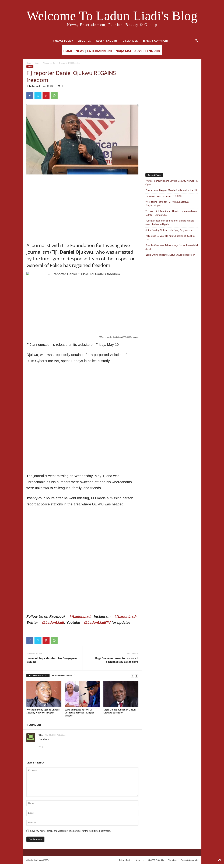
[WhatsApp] (54, 95)
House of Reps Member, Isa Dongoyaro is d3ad (51, 659)
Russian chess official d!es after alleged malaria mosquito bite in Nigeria (169, 222)
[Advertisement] (82, 183)
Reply (40, 746)
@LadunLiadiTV (97, 622)
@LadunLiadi (80, 616)
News (37, 63)
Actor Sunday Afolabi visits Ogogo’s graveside (168, 230)
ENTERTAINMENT (100, 51)
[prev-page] (132, 676)
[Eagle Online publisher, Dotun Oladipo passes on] (120, 694)
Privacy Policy (63, 40)
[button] (196, 41)
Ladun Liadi (34, 86)
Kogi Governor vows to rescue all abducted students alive (116, 659)
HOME (68, 51)
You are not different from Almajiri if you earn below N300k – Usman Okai (171, 213)
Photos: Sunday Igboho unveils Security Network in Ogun (42, 711)
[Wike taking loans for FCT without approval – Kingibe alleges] (82, 694)
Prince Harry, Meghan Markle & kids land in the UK (171, 190)
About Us (84, 40)
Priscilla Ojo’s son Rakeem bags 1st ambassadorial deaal (171, 247)
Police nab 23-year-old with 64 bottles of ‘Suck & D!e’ (170, 238)
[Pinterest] (46, 95)
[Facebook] (29, 95)
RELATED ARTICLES (38, 675)
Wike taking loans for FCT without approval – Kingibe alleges (79, 712)
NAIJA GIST (123, 51)
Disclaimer (130, 40)
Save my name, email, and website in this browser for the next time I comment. (70, 831)
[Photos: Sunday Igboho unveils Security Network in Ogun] (43, 694)
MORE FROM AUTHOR (62, 675)
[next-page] (136, 676)
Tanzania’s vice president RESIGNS (163, 196)
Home (28, 63)
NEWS (80, 51)
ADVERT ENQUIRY (106, 40)
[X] (37, 95)
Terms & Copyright (155, 40)
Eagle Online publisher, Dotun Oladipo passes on (119, 711)
